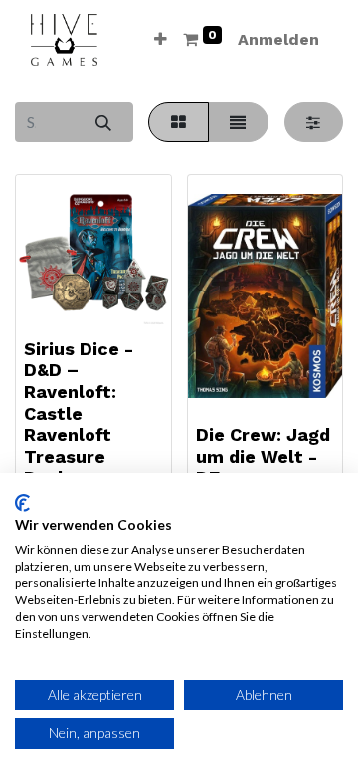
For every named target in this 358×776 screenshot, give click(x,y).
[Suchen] (103, 122)
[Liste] (238, 122)
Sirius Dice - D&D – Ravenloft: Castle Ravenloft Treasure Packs (78, 413)
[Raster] (178, 122)
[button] (160, 40)
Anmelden (278, 39)
